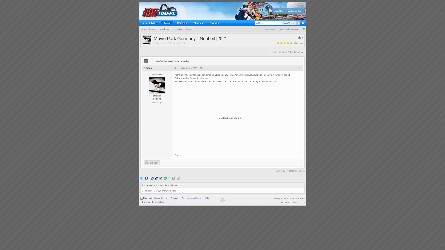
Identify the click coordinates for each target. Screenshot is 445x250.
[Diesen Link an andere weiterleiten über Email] (169, 178)
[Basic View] (150, 61)
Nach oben (153, 163)
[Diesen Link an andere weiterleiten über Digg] (152, 178)
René (166, 43)
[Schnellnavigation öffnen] (303, 29)
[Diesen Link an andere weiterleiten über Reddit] (160, 178)
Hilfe (207, 198)
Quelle (178, 155)
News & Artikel (150, 23)
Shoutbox (198, 23)
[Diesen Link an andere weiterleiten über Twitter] (141, 178)
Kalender (214, 23)
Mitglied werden (294, 11)
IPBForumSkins (157, 202)
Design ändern (160, 198)
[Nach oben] (222, 200)
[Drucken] (173, 178)
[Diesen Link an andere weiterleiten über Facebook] (146, 178)
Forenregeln (270, 29)
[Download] (178, 178)
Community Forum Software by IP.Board (288, 198)
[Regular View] (146, 61)
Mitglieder (182, 23)
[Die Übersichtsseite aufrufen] (160, 11)
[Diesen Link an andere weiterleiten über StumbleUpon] (165, 178)
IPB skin (143, 202)
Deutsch (174, 198)
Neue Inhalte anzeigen (289, 29)
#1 (300, 68)
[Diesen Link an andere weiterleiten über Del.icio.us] (156, 178)
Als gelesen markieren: (191, 198)
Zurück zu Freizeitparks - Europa (290, 171)
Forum (167, 23)
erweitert (303, 23)
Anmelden (278, 11)
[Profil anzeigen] (157, 85)
